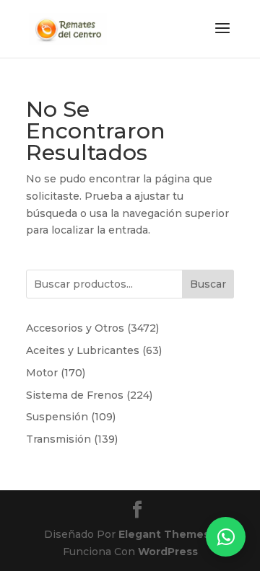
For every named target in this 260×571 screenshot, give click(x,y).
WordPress (168, 551)
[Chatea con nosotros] (226, 537)
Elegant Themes (163, 534)
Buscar (208, 284)
